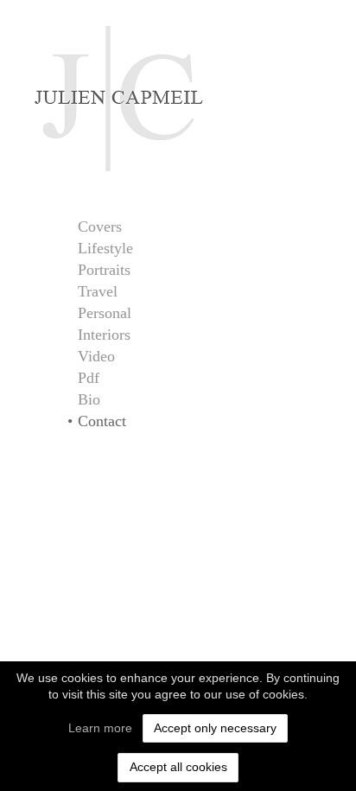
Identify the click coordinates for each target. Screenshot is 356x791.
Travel (98, 291)
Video (96, 356)
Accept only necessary (215, 728)
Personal (104, 313)
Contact (102, 421)
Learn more (100, 728)
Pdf (88, 377)
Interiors (104, 334)
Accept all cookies (178, 767)
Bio (89, 399)
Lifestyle (105, 248)
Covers (100, 226)
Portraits (104, 269)
